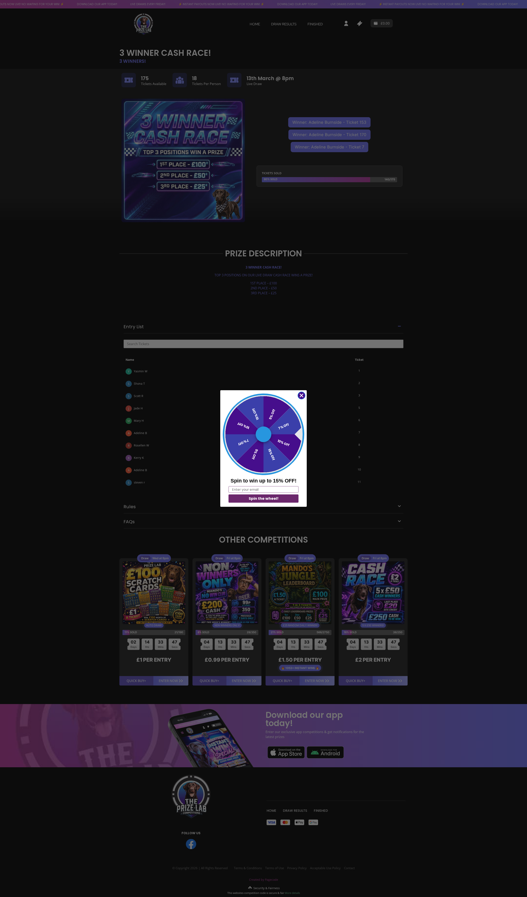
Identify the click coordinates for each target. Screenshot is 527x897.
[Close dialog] (301, 395)
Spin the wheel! (264, 498)
